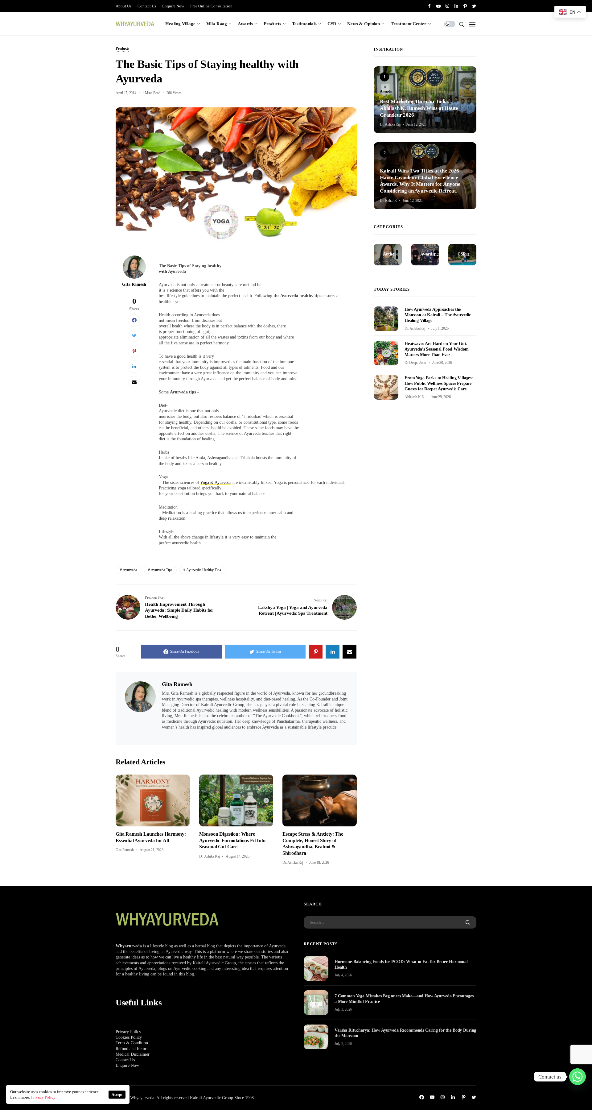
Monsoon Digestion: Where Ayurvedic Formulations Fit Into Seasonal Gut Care (232, 840)
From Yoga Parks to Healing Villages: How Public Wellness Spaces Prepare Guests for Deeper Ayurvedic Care (439, 383)
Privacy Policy (128, 1031)
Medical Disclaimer (133, 1054)
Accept (117, 1094)
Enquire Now (173, 6)
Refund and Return (132, 1048)
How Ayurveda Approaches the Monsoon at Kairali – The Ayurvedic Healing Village (438, 315)
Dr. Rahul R (388, 200)
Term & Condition (132, 1043)
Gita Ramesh (134, 284)
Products (272, 23)
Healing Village (180, 23)
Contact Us (147, 6)
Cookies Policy (129, 1037)
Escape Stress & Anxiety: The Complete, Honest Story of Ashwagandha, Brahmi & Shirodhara (312, 843)
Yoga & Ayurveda (215, 482)
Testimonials (304, 23)
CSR (332, 23)
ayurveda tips (161, 570)
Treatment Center (408, 23)
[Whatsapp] (577, 1076)
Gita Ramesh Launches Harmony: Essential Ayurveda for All (151, 837)
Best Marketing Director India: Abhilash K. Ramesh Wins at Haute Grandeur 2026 (419, 108)
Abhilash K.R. (415, 397)
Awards (245, 23)
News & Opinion (363, 23)
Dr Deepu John (415, 362)
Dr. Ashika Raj (209, 856)
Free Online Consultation (211, 6)
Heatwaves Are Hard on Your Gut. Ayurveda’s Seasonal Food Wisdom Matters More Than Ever (437, 349)
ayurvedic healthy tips (203, 570)
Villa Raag (216, 23)
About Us (123, 6)
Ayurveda (130, 570)
